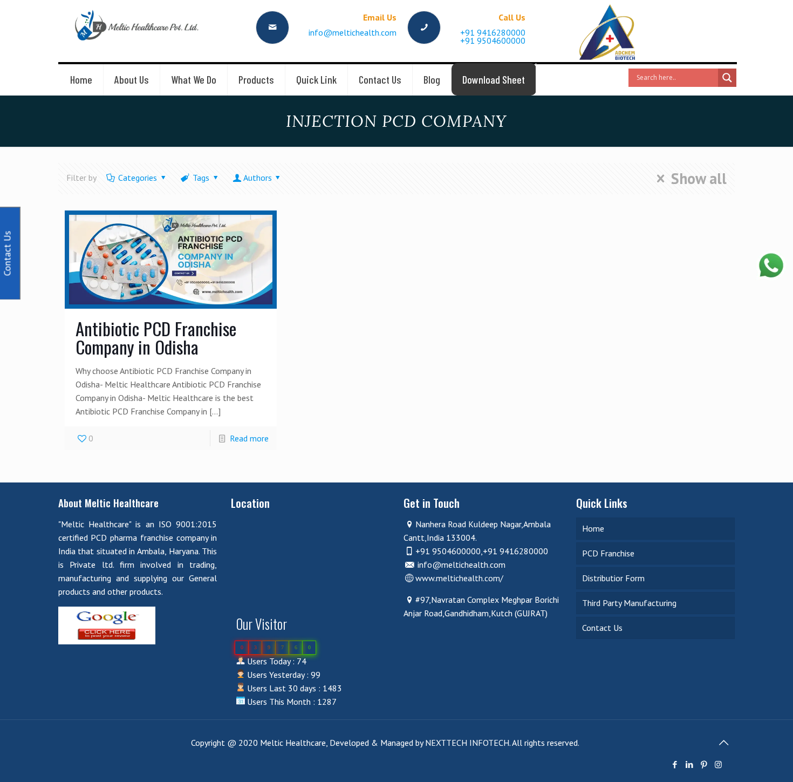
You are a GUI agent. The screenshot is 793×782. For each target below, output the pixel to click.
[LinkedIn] (689, 764)
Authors (257, 177)
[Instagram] (718, 764)
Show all (699, 178)
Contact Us (602, 627)
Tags (201, 177)
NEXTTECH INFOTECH (466, 742)
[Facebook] (674, 764)
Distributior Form (613, 578)
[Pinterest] (703, 764)
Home (593, 528)
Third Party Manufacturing (629, 602)
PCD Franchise (608, 553)
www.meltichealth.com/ (459, 578)
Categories (137, 177)
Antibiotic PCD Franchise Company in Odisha (156, 337)
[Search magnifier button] (727, 78)
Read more (249, 438)
